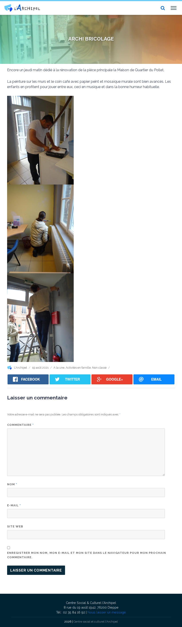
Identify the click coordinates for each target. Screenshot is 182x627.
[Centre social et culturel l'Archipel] (22, 8)
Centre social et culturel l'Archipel (95, 621)
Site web (15, 526)
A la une (58, 367)
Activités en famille (78, 367)
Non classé (99, 367)
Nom (12, 484)
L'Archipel (20, 367)
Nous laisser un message (106, 612)
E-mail (14, 505)
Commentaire (20, 425)
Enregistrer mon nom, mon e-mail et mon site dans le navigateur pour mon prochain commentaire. (86, 555)
